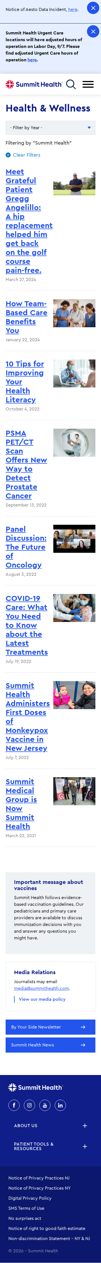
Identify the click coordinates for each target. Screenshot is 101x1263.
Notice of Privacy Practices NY (39, 1188)
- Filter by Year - (26, 128)
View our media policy (42, 999)
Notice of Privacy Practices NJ (39, 1178)
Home (34, 84)
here (72, 9)
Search (71, 84)
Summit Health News (32, 1045)
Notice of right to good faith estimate (46, 1228)
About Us (26, 1125)
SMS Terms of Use (26, 1208)
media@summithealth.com (41, 988)
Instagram (29, 1105)
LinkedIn (60, 1105)
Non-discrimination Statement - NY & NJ (49, 1238)
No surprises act (24, 1218)
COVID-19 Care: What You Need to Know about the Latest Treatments (27, 625)
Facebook (14, 1105)
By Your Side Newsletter (36, 1027)
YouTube (44, 1105)
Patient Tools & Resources (34, 1146)
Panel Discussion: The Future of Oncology (26, 547)
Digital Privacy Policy (30, 1198)
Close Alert (93, 8)
